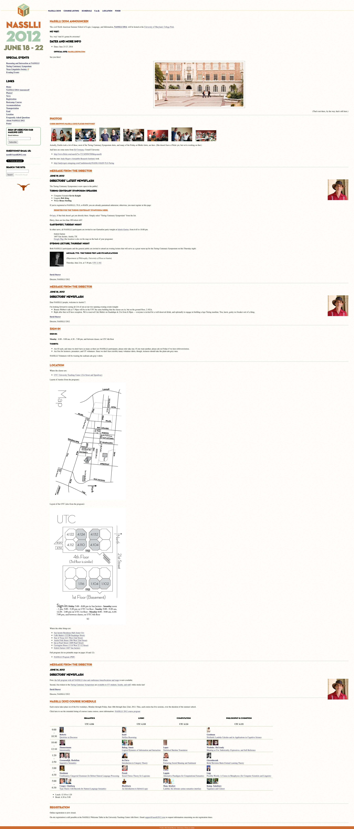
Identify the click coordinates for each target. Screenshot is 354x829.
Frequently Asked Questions (18, 117)
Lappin (166, 773)
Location (107, 11)
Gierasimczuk (212, 760)
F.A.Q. (97, 11)
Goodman (211, 734)
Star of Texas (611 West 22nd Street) (68, 638)
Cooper (63, 785)
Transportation (12, 108)
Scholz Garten (123, 229)
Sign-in (55, 329)
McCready (219, 747)
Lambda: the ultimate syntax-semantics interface (182, 788)
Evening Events (12, 72)
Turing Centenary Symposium (19, 66)
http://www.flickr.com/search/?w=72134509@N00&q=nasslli (78, 154)
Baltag (124, 747)
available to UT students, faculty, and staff (114, 684)
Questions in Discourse (68, 737)
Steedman (64, 773)
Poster (8, 123)
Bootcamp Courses (14, 102)
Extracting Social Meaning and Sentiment (179, 763)
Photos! (9, 92)
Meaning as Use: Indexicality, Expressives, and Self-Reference (231, 750)
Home (8, 86)
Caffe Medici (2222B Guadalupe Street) (69, 635)
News (8, 95)
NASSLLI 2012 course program (127, 711)
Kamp (209, 785)
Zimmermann (65, 747)
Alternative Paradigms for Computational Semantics (183, 775)
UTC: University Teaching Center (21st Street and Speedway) (78, 375)
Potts (165, 760)
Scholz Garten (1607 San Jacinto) (67, 648)
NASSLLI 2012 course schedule (73, 701)
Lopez (165, 747)
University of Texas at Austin (185, 828)
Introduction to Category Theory (135, 763)
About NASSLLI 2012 (15, 120)
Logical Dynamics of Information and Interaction (141, 750)
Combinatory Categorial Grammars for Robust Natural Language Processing (89, 775)
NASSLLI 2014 (54, 11)
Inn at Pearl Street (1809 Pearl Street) (69, 642)
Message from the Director (71, 171)
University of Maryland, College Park (159, 27)
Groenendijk (65, 760)
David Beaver (55, 274)
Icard (124, 734)
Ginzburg (71, 785)
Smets (130, 747)
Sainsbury (217, 785)
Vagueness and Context (216, 788)
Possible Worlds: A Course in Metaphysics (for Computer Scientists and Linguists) (239, 775)
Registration (11, 98)
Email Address (13, 135)
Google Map (59, 239)
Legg (209, 773)
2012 (166, 828)
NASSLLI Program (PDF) (64, 657)
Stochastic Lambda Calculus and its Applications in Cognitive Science (234, 737)
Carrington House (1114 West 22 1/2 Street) (71, 645)
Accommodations (13, 105)
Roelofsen (75, 760)
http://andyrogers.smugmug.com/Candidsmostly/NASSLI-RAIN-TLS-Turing (84, 163)
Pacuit (124, 773)
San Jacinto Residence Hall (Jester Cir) (69, 632)
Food (118, 11)
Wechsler (210, 747)
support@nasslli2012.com (155, 817)
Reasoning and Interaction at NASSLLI (22, 63)
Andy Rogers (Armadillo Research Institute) (78, 158)
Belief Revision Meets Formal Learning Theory (225, 763)
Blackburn (126, 785)
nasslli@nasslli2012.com (16, 154)
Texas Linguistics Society (17, 69)
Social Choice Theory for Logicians (136, 775)
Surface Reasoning (129, 737)
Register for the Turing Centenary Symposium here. (81, 210)
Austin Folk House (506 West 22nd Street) (70, 640)
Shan (165, 785)
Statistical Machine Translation (175, 750)
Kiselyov (172, 785)
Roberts (63, 734)
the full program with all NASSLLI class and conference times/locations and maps (86, 680)
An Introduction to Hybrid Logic (135, 788)
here (54, 215)
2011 (162, 828)
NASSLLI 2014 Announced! (18, 89)
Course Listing (71, 11)
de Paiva (125, 760)
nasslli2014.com (76, 52)
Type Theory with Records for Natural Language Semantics (83, 788)
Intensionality (65, 750)
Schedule (87, 11)
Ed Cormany (79, 149)
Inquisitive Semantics (68, 763)
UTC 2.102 (97, 262)
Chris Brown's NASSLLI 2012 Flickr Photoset (72, 124)
